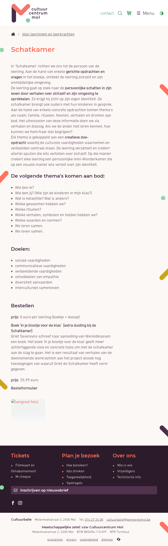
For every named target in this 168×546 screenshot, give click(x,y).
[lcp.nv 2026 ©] (118, 539)
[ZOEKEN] (120, 13)
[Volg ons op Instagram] (20, 503)
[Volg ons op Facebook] (13, 503)
